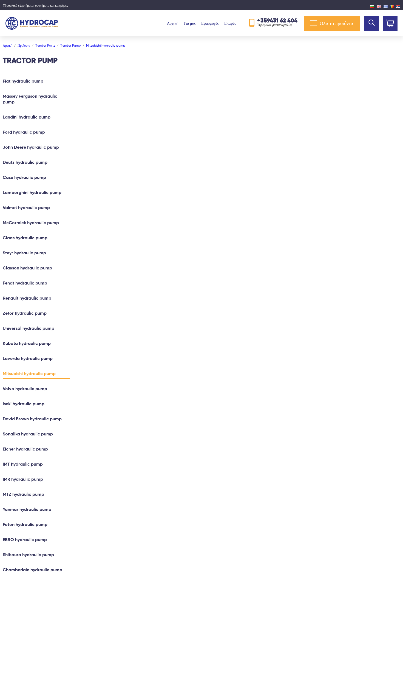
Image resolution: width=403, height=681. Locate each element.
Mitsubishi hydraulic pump (105, 45)
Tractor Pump (70, 45)
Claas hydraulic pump (25, 238)
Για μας (190, 23)
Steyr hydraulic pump (24, 253)
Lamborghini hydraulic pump (32, 192)
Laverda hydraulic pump (28, 358)
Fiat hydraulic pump (23, 81)
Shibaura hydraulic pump (28, 555)
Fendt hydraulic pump (25, 283)
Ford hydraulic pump (24, 132)
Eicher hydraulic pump (25, 449)
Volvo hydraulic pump (25, 389)
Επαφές (230, 23)
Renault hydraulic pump (27, 298)
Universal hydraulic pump (28, 328)
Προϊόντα (24, 45)
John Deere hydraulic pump (31, 147)
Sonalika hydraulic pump (28, 434)
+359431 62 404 (277, 20)
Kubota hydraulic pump (27, 343)
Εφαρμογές (210, 23)
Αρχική (172, 23)
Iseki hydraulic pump (23, 404)
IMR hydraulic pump (23, 479)
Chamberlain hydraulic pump (32, 570)
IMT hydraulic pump (23, 464)
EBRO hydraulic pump (25, 539)
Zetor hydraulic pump (25, 313)
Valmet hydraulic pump (26, 207)
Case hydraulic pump (24, 177)
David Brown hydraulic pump (32, 419)
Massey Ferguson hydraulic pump (30, 99)
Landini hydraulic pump (26, 117)
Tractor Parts (45, 45)
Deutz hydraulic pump (25, 162)
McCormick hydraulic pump (31, 223)
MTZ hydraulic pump (23, 494)
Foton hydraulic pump (25, 524)
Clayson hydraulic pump (27, 268)
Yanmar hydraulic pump (27, 509)
